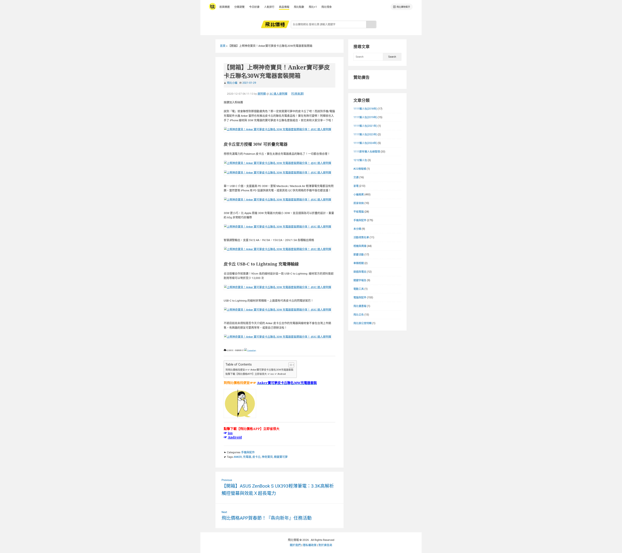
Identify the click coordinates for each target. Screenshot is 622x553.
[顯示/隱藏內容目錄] (289, 365)
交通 (356, 177)
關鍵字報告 (359, 280)
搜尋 (371, 24)
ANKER (238, 456)
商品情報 (284, 6)
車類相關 (358, 263)
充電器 (247, 456)
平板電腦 (358, 211)
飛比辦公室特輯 (362, 323)
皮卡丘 (256, 456)
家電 (356, 185)
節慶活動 (358, 254)
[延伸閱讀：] (278, 129)
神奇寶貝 (267, 456)
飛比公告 (358, 314)
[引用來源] (297, 93)
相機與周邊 (359, 246)
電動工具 (358, 288)
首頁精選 (224, 6)
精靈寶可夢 (281, 456)
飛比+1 (313, 6)
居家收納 (358, 203)
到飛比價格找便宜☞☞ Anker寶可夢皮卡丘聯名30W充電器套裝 (259, 369)
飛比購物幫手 (403, 7)
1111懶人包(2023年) (365, 134)
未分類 (357, 228)
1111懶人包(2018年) (365, 108)
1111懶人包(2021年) (365, 125)
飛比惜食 (326, 6)
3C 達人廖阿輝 (278, 93)
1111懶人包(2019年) (365, 117)
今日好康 (254, 6)
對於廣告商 (325, 545)
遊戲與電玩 (359, 271)
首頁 (222, 45)
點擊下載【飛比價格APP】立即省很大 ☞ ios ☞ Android (255, 373)
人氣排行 (269, 6)
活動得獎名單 (361, 237)
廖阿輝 (262, 93)
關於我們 (295, 545)
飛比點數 (299, 6)
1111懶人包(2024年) (365, 143)
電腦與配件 (359, 297)
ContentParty (251, 350)
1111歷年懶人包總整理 (366, 151)
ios (230, 433)
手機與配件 (248, 452)
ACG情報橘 (359, 168)
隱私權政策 (310, 545)
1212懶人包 (360, 160)
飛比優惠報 (359, 306)
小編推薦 (358, 194)
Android (235, 437)
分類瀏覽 (239, 6)
